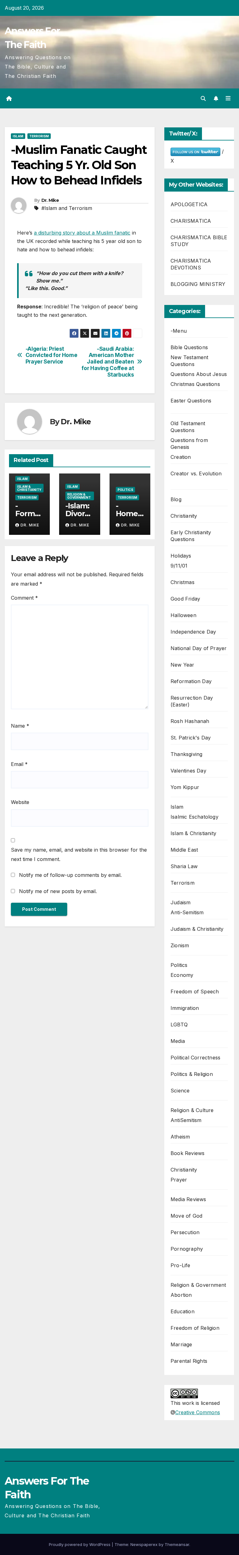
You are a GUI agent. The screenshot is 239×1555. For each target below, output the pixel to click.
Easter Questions (191, 400)
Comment (24, 598)
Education (182, 1311)
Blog (176, 499)
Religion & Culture (192, 1110)
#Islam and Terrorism (66, 208)
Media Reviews (188, 1199)
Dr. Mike (50, 200)
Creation (181, 457)
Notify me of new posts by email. (58, 891)
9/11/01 (179, 566)
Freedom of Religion (195, 1328)
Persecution (185, 1232)
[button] (203, 98)
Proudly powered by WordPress (80, 1544)
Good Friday (185, 599)
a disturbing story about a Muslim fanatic (82, 233)
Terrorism (39, 136)
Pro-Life (180, 1265)
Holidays (181, 556)
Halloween (183, 615)
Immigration (185, 1008)
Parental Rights (189, 1361)
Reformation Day (191, 681)
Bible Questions (189, 347)
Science (180, 1090)
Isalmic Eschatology (194, 817)
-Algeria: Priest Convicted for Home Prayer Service (51, 355)
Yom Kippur (185, 787)
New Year (182, 665)
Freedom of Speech (195, 991)
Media (178, 1041)
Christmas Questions (195, 384)
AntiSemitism (186, 1120)
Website (20, 802)
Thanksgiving (186, 754)
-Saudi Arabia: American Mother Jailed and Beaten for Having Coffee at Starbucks (108, 362)
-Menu (179, 331)
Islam (18, 136)
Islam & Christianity (29, 488)
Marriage (181, 1344)
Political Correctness (195, 1057)
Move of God (186, 1216)
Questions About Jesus (199, 374)
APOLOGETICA (189, 204)
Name (20, 726)
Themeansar (177, 1544)
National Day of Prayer (199, 648)
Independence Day (193, 632)
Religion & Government (79, 495)
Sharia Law (184, 866)
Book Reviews (187, 1153)
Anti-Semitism (187, 912)
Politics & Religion (192, 1074)
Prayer (179, 1180)
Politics (125, 490)
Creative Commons (197, 1412)
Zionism (180, 945)
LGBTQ (179, 1024)
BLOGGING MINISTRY (198, 284)
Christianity (184, 516)
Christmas (182, 582)
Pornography (187, 1249)
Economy (182, 975)
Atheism (180, 1137)
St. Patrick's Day (191, 738)
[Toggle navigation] (228, 98)
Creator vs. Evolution (196, 473)
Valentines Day (188, 771)
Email (19, 764)
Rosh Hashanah (190, 721)
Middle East (184, 850)
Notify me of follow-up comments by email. (70, 875)
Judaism (180, 902)
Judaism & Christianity (197, 929)
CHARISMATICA (191, 221)
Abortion (181, 1295)
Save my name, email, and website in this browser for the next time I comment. (79, 854)
